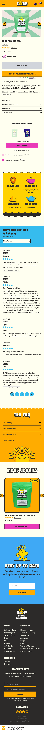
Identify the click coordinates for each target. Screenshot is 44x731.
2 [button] (17, 394)
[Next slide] (39, 24)
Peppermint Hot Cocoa (12, 160)
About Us (24, 638)
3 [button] (22, 394)
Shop (6, 640)
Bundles (7, 648)
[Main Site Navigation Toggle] (3, 3)
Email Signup (9, 632)
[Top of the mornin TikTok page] (23, 711)
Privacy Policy (26, 651)
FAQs (22, 640)
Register (7, 664)
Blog (6, 638)
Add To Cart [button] (22, 526)
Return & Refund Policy (30, 648)
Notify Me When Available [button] (22, 73)
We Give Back (9, 651)
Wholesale (24, 635)
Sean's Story (9, 635)
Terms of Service (27, 646)
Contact (23, 643)
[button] (22, 78)
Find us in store (26, 630)
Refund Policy (22, 720)
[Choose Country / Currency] (36, 4)
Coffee (7, 643)
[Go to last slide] (5, 24)
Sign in (7, 661)
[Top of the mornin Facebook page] (20, 711)
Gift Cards (8, 646)
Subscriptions (10, 630)
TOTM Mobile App (27, 632)
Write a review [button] (8, 236)
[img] (22, 258)
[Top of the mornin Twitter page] (27, 711)
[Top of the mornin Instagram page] (17, 711)
